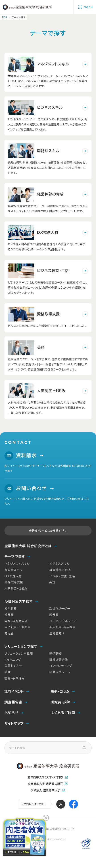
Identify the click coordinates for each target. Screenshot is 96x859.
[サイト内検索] (84, 747)
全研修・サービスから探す (45, 530)
